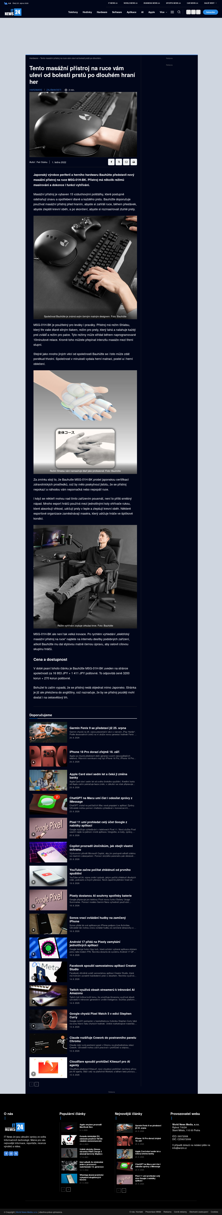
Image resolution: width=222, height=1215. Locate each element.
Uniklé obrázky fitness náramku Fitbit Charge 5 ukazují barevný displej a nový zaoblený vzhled (91, 1153)
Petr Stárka (42, 162)
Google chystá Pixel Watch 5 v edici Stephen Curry (100, 1015)
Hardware (33, 58)
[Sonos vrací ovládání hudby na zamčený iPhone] (48, 924)
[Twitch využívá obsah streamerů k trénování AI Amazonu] (48, 995)
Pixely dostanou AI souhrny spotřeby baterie (101, 895)
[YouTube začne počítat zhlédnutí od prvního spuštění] (48, 876)
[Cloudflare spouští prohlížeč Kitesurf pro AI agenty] (48, 1067)
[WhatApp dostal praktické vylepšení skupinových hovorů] (69, 1178)
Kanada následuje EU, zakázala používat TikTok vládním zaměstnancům (91, 1138)
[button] (179, 12)
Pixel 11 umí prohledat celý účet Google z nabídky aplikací (98, 824)
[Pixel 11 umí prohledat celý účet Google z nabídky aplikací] (48, 828)
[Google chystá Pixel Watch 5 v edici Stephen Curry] (48, 1019)
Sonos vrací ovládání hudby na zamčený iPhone (98, 919)
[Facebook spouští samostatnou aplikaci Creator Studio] (48, 972)
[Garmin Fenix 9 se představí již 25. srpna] (48, 732)
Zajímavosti (53, 90)
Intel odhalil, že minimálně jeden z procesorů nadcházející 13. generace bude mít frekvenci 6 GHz (92, 1165)
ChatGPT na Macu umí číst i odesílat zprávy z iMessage (101, 800)
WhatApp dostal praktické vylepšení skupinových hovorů (92, 1177)
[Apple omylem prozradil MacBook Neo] (69, 1127)
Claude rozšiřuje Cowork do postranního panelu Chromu (103, 1039)
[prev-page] (31, 1084)
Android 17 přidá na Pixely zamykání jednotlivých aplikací (95, 943)
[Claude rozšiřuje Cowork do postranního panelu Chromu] (48, 1043)
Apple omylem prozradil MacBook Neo (91, 1125)
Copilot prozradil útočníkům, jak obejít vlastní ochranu (101, 848)
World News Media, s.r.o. (27, 1212)
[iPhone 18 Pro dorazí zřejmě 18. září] (48, 756)
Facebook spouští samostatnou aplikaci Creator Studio (103, 967)
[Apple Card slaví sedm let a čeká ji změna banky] (48, 780)
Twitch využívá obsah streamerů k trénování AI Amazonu (102, 991)
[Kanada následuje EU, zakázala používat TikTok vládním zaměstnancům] (69, 1140)
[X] (198, 12)
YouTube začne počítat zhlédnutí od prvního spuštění (100, 871)
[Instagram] (193, 12)
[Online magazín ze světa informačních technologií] (9, 12)
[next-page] (37, 1084)
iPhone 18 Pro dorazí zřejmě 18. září (94, 752)
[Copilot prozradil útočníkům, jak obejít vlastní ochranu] (48, 852)
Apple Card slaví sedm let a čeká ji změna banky (98, 776)
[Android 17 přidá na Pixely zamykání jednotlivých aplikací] (48, 947)
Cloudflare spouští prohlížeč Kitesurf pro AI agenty (100, 1063)
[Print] (134, 162)
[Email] (126, 162)
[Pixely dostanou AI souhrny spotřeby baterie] (48, 900)
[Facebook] (188, 12)
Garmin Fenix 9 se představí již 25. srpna (98, 728)
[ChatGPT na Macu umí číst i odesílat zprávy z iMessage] (48, 804)
